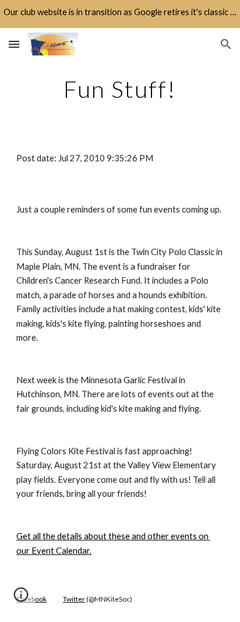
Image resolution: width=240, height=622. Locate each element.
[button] (14, 44)
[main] (120, 89)
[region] (120, 14)
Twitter (74, 599)
